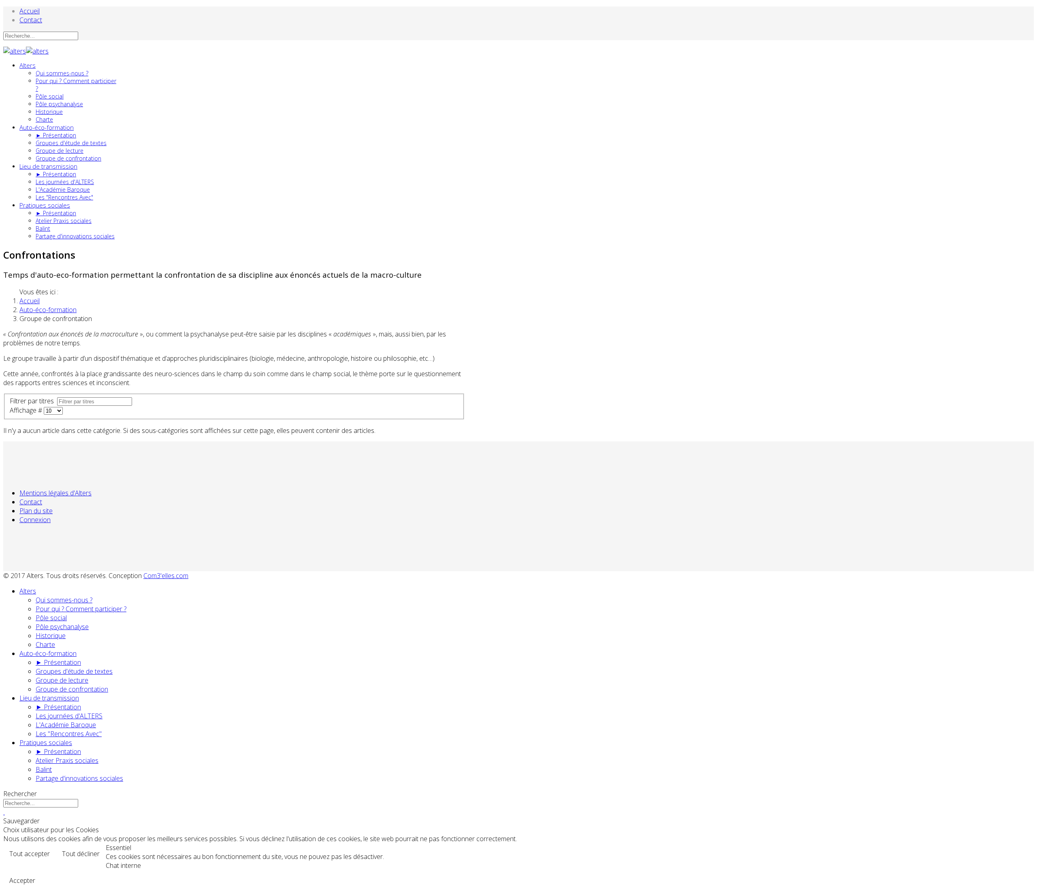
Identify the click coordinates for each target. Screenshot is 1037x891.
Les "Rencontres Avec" (64, 197)
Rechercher (20, 793)
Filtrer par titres (33, 400)
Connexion (35, 519)
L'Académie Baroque (63, 189)
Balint (43, 228)
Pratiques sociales (44, 205)
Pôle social (50, 96)
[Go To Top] (4, 811)
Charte (44, 119)
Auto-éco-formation (46, 127)
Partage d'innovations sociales (75, 236)
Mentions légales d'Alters (55, 492)
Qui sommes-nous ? (62, 73)
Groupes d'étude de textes (71, 143)
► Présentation (56, 135)
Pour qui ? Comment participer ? (81, 608)
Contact (30, 19)
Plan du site (36, 510)
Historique (49, 112)
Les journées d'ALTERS (65, 182)
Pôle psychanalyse (59, 104)
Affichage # (27, 410)
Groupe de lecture (59, 150)
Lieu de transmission (48, 166)
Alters (27, 65)
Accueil (29, 10)
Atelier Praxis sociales (64, 221)
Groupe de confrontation (68, 158)
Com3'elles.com (165, 575)
